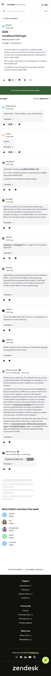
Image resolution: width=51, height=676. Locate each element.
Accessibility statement (34, 569)
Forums (26, 610)
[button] (2, 5)
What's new (24, 635)
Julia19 (8, 134)
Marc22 (9, 25)
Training (24, 590)
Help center (24, 586)
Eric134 (11, 514)
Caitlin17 (9, 309)
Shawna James (12, 370)
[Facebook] (21, 657)
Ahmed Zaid (13, 528)
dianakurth (10, 161)
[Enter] (4, 11)
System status (24, 594)
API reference (24, 619)
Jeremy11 (12, 542)
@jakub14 (18, 245)
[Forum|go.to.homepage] (16, 5)
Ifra (10, 521)
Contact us (25, 598)
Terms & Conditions (15, 569)
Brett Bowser (11, 452)
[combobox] (25, 11)
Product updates (25, 623)
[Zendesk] (25, 670)
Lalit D (11, 535)
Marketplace (24, 639)
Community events (19, 424)
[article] (25, 115)
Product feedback (11, 18)
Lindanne (9, 340)
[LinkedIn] (25, 657)
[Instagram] (34, 657)
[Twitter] (16, 657)
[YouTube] (30, 657)
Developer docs (24, 615)
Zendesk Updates (19, 426)
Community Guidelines (22, 404)
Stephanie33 (11, 106)
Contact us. (34, 652)
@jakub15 (7, 245)
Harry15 (9, 237)
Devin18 (9, 268)
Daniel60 (9, 199)
